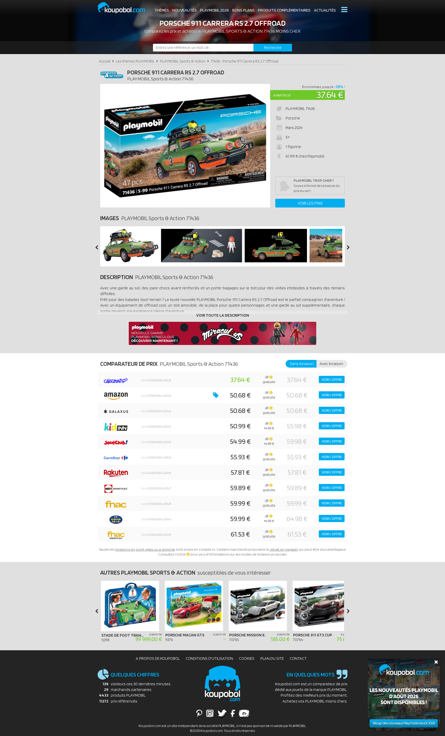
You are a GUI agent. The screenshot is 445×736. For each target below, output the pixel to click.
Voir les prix (310, 203)
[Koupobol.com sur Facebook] (232, 713)
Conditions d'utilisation (209, 658)
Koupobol (125, 8)
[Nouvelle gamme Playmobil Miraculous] (222, 343)
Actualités (325, 10)
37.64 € (329, 94)
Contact (298, 658)
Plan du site (272, 658)
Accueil (104, 61)
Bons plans (243, 10)
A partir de (282, 95)
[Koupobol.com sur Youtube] (244, 713)
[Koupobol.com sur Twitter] (222, 713)
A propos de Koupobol (158, 658)
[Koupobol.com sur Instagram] (210, 713)
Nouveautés (184, 10)
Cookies (246, 658)
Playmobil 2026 (214, 10)
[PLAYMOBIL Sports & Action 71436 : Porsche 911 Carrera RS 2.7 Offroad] (185, 145)
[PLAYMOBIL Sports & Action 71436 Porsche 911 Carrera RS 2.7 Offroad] (130, 260)
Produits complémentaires (284, 10)
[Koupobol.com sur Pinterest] (199, 713)
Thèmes (162, 10)
